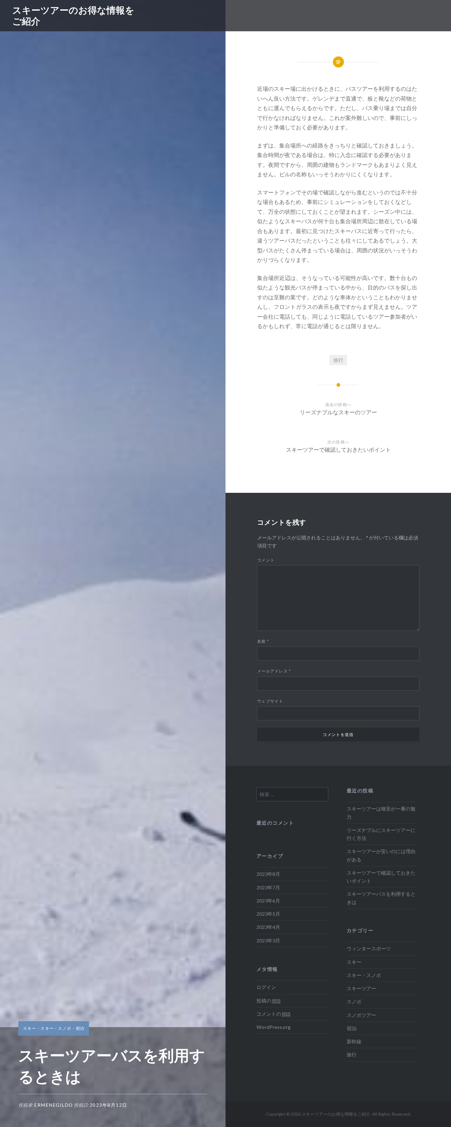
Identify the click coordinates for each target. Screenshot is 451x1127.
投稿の (268, 1000)
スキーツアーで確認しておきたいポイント (381, 877)
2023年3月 (268, 940)
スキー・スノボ (55, 1028)
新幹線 (354, 1041)
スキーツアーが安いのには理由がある (381, 855)
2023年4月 (268, 927)
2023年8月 (268, 874)
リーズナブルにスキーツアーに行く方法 (381, 834)
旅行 (338, 360)
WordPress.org (273, 1027)
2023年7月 (268, 887)
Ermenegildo (53, 1105)
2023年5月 (268, 914)
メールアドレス (274, 671)
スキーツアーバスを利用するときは (381, 898)
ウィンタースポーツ (369, 948)
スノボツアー (361, 1015)
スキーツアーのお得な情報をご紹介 (73, 15)
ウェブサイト (270, 701)
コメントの (273, 1014)
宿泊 (80, 1028)
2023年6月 (268, 900)
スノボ (354, 1001)
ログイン (266, 987)
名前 (263, 641)
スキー (29, 1028)
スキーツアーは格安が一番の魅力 (381, 812)
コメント (266, 560)
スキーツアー (361, 988)
